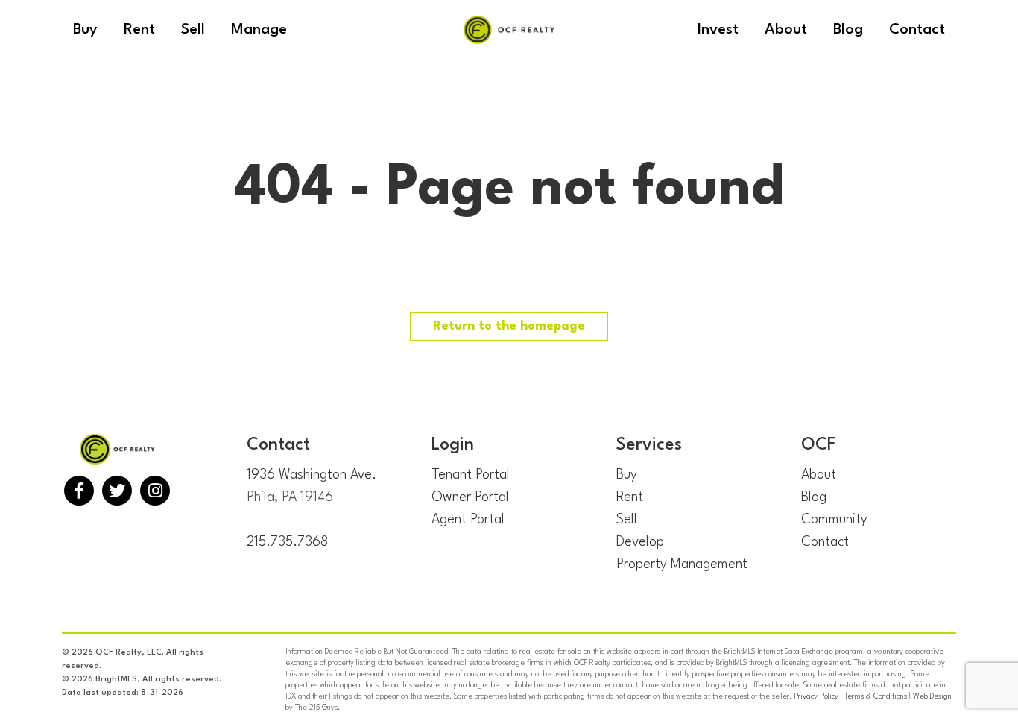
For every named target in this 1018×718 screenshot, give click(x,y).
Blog (813, 497)
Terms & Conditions (875, 696)
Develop (640, 542)
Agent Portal (468, 519)
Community (834, 519)
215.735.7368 (287, 542)
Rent (629, 497)
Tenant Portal (470, 475)
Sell (626, 519)
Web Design (932, 696)
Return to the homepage (509, 326)
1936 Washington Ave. (311, 475)
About (818, 475)
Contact (825, 542)
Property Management (681, 564)
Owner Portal (470, 497)
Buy (626, 475)
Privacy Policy (816, 696)
